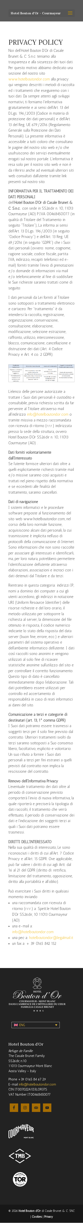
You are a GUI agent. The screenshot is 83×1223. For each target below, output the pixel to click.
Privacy (48, 1216)
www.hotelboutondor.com (29, 79)
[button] (36, 1025)
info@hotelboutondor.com (47, 414)
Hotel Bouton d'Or (30, 1210)
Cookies (37, 1216)
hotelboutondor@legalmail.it (51, 937)
